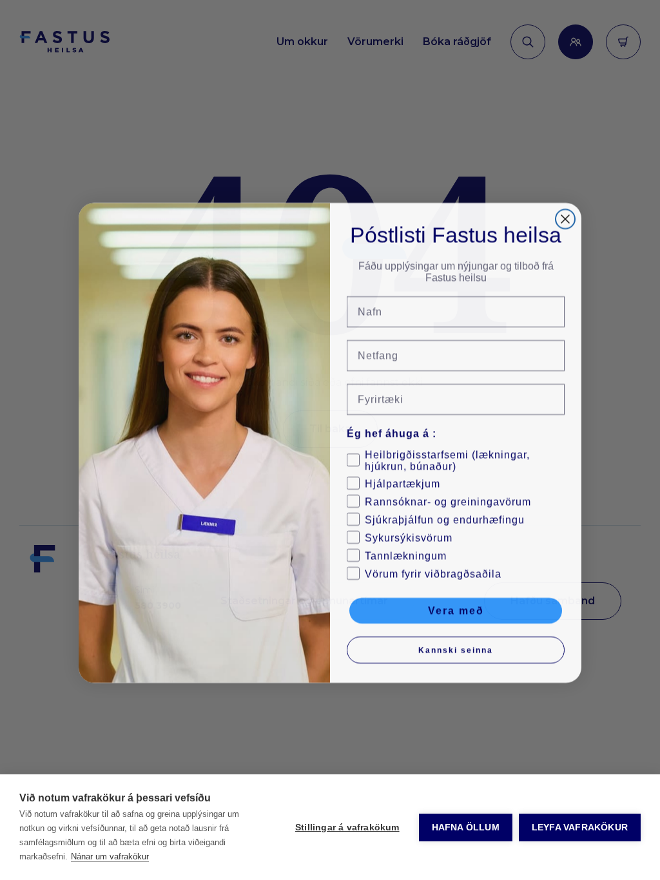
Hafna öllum (466, 827)
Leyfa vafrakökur (580, 827)
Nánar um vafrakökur (110, 856)
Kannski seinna (455, 647)
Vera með (456, 607)
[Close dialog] (565, 216)
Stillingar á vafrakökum (347, 827)
